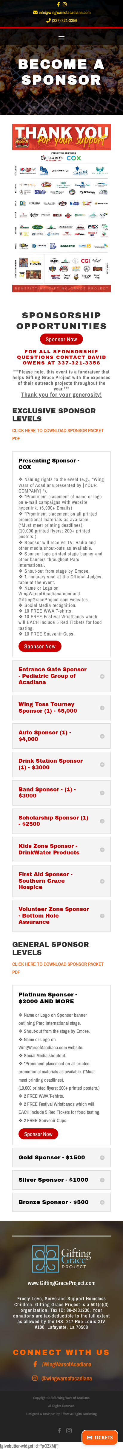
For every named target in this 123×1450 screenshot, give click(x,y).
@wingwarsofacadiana (66, 1378)
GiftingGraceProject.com (68, 1283)
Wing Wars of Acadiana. (73, 1398)
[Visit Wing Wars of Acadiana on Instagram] (69, 1431)
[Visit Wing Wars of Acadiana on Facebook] (60, 1431)
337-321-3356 (79, 362)
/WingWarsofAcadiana (66, 1364)
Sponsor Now (61, 339)
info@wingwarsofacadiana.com (64, 12)
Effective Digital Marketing (79, 1414)
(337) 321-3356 (64, 20)
